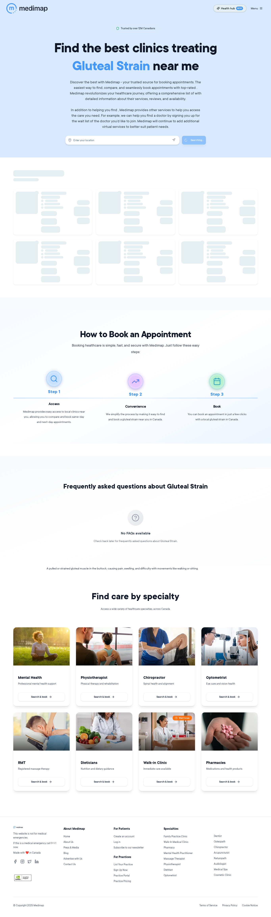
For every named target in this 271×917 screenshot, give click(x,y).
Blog (65, 853)
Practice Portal (122, 875)
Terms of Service (208, 905)
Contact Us (69, 864)
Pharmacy (169, 847)
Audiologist (220, 864)
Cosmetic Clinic (222, 875)
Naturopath (220, 858)
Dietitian (168, 869)
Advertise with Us (72, 858)
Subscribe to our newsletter (129, 847)
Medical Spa (221, 869)
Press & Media (71, 847)
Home (66, 836)
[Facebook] (15, 862)
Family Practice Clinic (175, 836)
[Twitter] (30, 862)
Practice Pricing (122, 881)
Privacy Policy (229, 905)
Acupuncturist (221, 852)
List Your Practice (123, 864)
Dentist (218, 836)
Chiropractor (221, 847)
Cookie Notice (250, 905)
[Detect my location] (173, 139)
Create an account (124, 836)
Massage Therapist (174, 858)
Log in (117, 842)
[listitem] (41, 666)
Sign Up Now (121, 870)
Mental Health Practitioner (178, 853)
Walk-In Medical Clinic (176, 842)
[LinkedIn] (37, 862)
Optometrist (170, 875)
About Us (68, 842)
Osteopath (219, 841)
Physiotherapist (172, 864)
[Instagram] (22, 862)
